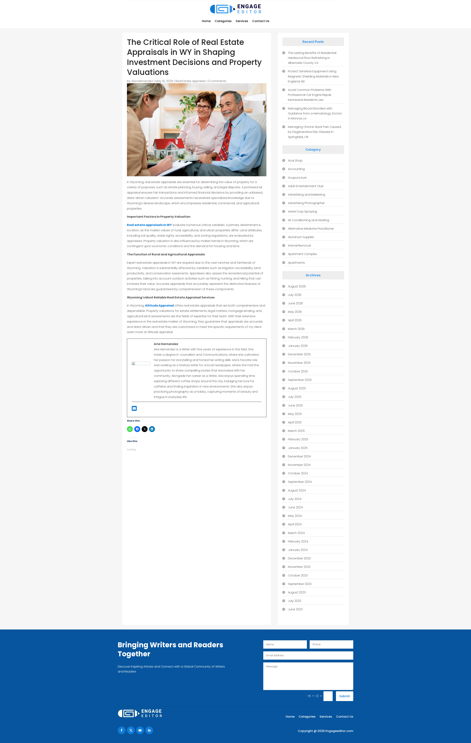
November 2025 (299, 363)
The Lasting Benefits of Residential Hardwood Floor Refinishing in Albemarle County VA (312, 58)
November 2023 (299, 567)
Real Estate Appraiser (191, 81)
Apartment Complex (302, 254)
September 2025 (300, 380)
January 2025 (298, 448)
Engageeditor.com (339, 731)
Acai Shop (295, 160)
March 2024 (296, 533)
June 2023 (295, 609)
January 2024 (298, 550)
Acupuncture (297, 178)
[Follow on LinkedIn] (149, 730)
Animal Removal (299, 245)
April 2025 (295, 422)
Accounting (296, 169)
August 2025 (297, 388)
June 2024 (295, 507)
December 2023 (299, 558)
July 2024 (294, 499)
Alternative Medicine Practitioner (311, 229)
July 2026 (294, 295)
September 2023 (299, 584)
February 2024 (298, 541)
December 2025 (299, 354)
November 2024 (299, 465)
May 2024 (295, 516)
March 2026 (296, 329)
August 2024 (297, 490)
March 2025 (296, 431)
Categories (223, 21)
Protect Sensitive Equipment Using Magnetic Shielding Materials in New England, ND (313, 76)
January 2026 (298, 346)
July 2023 (294, 601)
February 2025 (298, 439)
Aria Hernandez (142, 81)
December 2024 (299, 456)
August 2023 (297, 592)
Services (242, 21)
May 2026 (295, 312)
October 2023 (298, 575)
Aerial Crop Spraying (302, 211)
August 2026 (297, 286)
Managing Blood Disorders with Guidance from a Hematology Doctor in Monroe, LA (315, 113)
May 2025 (295, 414)
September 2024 (300, 482)
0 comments (217, 81)
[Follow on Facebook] (121, 730)
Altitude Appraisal (159, 305)
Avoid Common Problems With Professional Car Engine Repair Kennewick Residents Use (309, 95)
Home (206, 21)
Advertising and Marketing (306, 194)
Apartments (296, 263)
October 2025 (298, 371)
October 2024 (298, 473)
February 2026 (298, 337)
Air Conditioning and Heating (308, 220)
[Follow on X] (131, 730)
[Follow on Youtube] (140, 730)
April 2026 (295, 320)
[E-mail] (134, 409)
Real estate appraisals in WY (149, 225)
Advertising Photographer (306, 203)
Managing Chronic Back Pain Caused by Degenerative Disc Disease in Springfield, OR (314, 132)
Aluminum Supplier (301, 237)
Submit (344, 696)
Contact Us (260, 21)
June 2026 (295, 303)
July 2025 (294, 397)
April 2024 (295, 524)
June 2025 (295, 405)
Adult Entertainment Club (306, 186)
